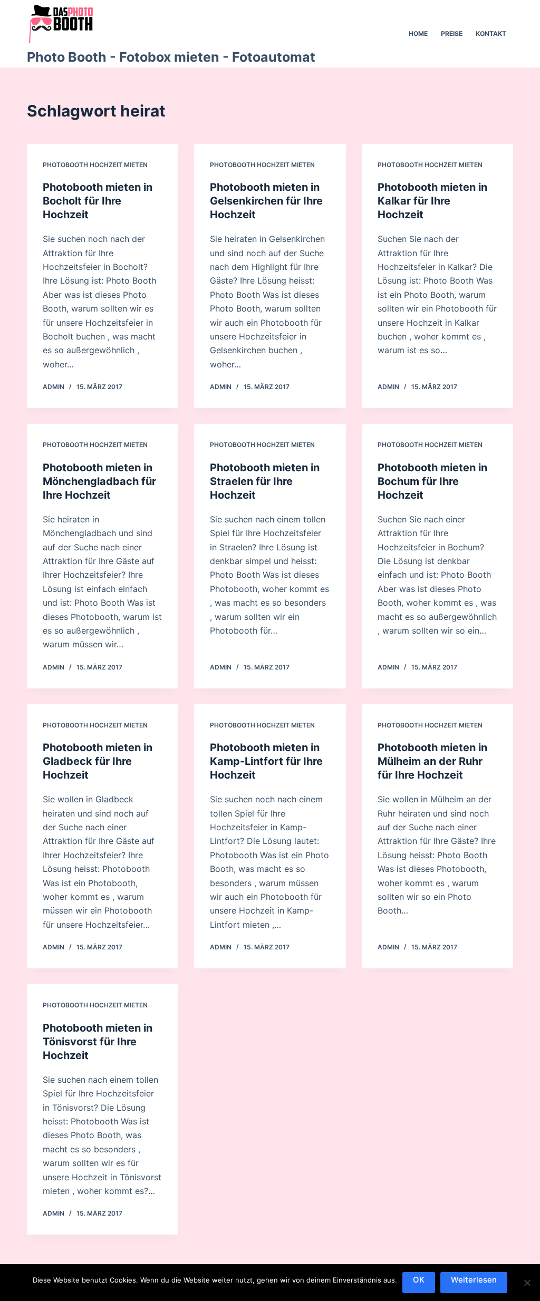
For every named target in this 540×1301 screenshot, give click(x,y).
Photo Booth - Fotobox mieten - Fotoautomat (171, 57)
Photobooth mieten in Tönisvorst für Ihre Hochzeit (97, 1042)
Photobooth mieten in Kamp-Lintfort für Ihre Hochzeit (266, 761)
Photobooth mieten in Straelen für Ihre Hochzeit (265, 481)
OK (419, 1280)
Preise (451, 33)
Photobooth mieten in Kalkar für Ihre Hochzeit (432, 201)
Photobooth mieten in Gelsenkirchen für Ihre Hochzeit (266, 201)
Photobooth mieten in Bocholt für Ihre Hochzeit (97, 201)
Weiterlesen (474, 1280)
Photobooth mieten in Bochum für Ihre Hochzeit (432, 481)
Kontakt (491, 33)
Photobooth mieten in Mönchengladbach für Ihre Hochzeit (99, 481)
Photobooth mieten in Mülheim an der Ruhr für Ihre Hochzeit (432, 761)
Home (418, 33)
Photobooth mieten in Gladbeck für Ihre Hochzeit (97, 761)
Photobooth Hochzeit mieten (95, 165)
